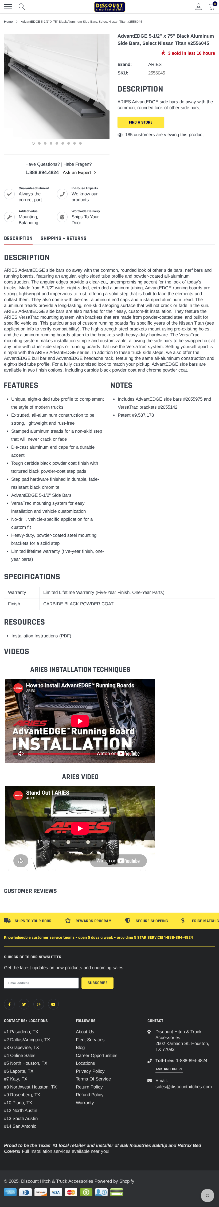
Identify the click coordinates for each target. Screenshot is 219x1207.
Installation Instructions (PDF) (41, 635)
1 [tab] (33, 143)
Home (8, 21)
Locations (85, 1063)
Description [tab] (18, 238)
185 (128, 134)
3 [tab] (45, 143)
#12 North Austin (20, 1110)
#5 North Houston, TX (25, 1063)
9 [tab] (80, 143)
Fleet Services (90, 1039)
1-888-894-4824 (191, 1060)
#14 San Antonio (20, 1126)
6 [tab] (62, 143)
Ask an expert (169, 1069)
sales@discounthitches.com (183, 1086)
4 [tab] (51, 143)
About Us (85, 1031)
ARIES (155, 64)
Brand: (125, 64)
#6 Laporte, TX (18, 1071)
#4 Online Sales (20, 1055)
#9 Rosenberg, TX (22, 1094)
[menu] (8, 7)
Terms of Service (93, 1079)
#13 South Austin (21, 1118)
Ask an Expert (77, 172)
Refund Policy (90, 1094)
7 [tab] (68, 143)
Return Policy (89, 1087)
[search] (22, 6)
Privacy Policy (90, 1071)
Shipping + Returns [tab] (64, 238)
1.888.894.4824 (42, 172)
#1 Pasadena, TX (21, 1031)
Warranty (85, 1102)
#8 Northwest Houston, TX (30, 1087)
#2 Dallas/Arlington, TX (27, 1039)
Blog (80, 1047)
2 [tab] (39, 143)
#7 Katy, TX (15, 1079)
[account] (198, 6)
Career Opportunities (97, 1055)
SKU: (123, 73)
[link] (9, 1004)
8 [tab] (74, 143)
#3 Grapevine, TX (21, 1047)
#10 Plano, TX (18, 1102)
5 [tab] (57, 143)
